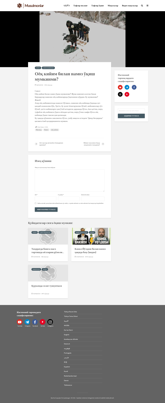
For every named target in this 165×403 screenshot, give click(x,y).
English (66, 335)
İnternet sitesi (85, 194)
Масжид (38, 130)
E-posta (61, 194)
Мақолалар (113, 5)
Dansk (66, 381)
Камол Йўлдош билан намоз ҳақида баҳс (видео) (90, 250)
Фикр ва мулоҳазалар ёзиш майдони (45, 167)
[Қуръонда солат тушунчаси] (48, 273)
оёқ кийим (54, 130)
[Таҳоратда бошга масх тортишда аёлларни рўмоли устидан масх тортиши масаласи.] (48, 236)
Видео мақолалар (130, 5)
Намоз (38, 68)
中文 (65, 362)
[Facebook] (134, 87)
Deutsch (67, 344)
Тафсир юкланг (80, 5)
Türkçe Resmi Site (70, 312)
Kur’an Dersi (68, 330)
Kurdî (66, 371)
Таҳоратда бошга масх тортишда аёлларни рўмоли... (47, 250)
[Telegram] (127, 87)
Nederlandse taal (70, 376)
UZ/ (67, 5)
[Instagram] (120, 94)
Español (67, 367)
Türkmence (68, 385)
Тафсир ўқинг (97, 5)
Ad (36, 194)
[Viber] (127, 94)
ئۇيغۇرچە (67, 348)
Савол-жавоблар (48, 68)
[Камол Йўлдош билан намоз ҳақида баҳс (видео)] (91, 236)
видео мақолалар (81, 232)
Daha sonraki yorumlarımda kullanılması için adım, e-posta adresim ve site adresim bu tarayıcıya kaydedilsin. (70, 203)
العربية (66, 321)
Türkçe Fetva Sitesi (71, 316)
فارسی (66, 358)
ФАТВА (66, 325)
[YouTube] (120, 87)
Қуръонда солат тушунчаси (46, 285)
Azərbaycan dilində (71, 339)
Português (67, 353)
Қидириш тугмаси (131, 116)
